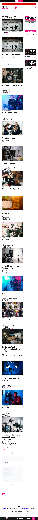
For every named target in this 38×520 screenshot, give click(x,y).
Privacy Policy (27, 508)
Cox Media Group (5, 508)
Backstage (10, 449)
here (12, 119)
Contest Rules (4, 499)
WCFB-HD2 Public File (5, 502)
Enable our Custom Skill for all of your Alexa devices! (30, 68)
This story (3, 449)
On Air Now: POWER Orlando (30, 20)
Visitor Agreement (23, 508)
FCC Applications (4, 503)
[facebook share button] (2, 32)
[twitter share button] (4, 32)
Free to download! (28, 56)
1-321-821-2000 (30, 31)
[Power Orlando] (19, 1)
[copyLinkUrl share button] (7, 32)
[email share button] (6, 32)
